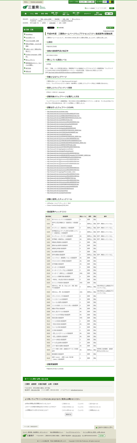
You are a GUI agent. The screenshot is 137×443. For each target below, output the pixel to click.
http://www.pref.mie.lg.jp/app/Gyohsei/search (60, 151)
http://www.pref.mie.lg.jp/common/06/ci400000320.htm (63, 182)
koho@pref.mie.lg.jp (77, 390)
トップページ (33, 19)
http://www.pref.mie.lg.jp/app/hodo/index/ (59, 192)
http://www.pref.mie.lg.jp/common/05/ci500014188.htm (63, 176)
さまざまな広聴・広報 (32, 41)
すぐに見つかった (68, 410)
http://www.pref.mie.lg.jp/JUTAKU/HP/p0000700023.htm (63, 147)
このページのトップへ (105, 427)
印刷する (110, 28)
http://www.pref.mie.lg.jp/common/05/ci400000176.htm (63, 174)
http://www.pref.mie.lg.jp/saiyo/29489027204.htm (61, 178)
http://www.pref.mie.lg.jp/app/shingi (57, 190)
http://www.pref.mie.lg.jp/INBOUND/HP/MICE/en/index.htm (64, 118)
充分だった (66, 403)
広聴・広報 (66, 19)
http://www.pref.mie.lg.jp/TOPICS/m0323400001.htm (62, 132)
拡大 (92, 2)
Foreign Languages (36, 2)
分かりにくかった (95, 407)
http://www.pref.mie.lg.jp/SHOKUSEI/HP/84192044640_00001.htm (66, 143)
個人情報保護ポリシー (56, 432)
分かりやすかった (68, 407)
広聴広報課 (52, 23)
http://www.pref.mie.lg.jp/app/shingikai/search (60, 188)
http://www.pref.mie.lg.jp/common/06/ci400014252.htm (63, 180)
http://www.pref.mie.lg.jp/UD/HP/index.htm (59, 134)
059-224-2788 (35, 390)
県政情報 (57, 19)
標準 (104, 2)
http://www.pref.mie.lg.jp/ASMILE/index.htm (60, 120)
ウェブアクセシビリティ (73, 432)
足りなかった (94, 403)
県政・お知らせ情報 (46, 19)
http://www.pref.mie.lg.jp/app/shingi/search (59, 165)
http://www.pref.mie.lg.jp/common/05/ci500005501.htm (63, 122)
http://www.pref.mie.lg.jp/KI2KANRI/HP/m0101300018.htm (64, 157)
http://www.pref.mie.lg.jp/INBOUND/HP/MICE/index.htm (63, 115)
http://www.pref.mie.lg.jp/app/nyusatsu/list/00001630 (62, 186)
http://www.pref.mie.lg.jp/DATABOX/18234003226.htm (63, 184)
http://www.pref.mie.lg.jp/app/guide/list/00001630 (61, 128)
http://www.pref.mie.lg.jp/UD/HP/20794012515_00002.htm (64, 130)
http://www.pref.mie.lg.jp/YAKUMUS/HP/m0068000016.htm (64, 140)
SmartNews (29, 34)
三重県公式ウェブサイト (34, 7)
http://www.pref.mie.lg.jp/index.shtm (57, 111)
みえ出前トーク (30, 37)
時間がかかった (94, 410)
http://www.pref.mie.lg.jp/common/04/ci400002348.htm (63, 153)
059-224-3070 (76, 435)
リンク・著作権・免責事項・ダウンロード (35, 432)
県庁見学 (28, 68)
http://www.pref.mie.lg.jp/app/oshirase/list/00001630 (62, 124)
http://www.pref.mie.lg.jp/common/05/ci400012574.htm (63, 113)
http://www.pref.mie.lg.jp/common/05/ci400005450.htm (63, 138)
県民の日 (28, 71)
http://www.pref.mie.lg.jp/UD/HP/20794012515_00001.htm (64, 136)
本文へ (26, 2)
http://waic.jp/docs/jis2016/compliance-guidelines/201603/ (65, 72)
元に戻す (82, 2)
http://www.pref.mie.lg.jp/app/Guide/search (59, 126)
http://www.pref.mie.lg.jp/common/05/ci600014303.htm (63, 170)
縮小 (88, 2)
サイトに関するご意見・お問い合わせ (94, 432)
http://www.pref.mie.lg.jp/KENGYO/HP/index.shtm (61, 145)
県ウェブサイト (76, 19)
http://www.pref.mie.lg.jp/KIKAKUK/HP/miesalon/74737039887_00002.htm (69, 155)
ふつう (81, 403)
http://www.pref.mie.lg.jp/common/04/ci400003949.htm (63, 167)
